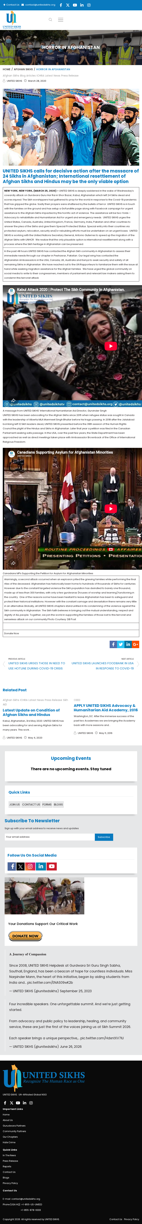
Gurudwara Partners (14, 1125)
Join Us (14, 804)
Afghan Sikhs (23, 69)
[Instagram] (31, 1103)
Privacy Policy (10, 1183)
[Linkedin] (24, 1103)
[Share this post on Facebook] (113, 644)
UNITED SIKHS (14, 81)
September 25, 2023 (76, 991)
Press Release (70, 75)
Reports (7, 1166)
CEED (77, 700)
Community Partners (14, 1131)
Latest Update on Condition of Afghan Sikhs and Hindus (31, 712)
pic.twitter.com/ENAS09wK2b (50, 982)
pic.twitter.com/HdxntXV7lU (102, 1038)
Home (6, 69)
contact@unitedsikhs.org (39, 4)
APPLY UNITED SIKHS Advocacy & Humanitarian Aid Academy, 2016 (106, 708)
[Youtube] (18, 1103)
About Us (8, 1120)
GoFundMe (68, 208)
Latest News (52, 75)
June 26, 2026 (71, 1046)
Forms (47, 804)
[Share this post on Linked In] (128, 644)
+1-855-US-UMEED (31, 1204)
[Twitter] (11, 1103)
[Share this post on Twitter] (120, 644)
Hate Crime (9, 1142)
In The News (9, 1155)
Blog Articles (28, 75)
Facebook (101, 208)
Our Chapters (10, 1136)
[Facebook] (5, 1103)
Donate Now (11, 633)
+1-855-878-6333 (30, 1210)
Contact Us (12, 4)
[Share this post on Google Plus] (135, 644)
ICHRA (40, 75)
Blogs (58, 804)
